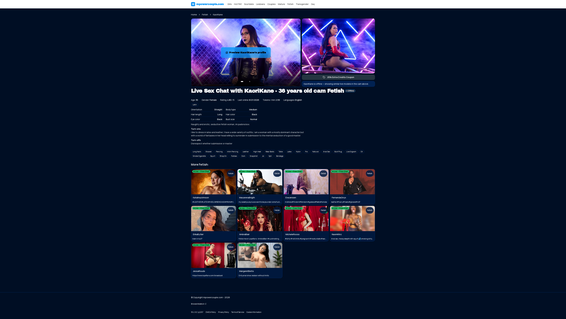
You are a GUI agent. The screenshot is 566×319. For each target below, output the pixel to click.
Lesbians (260, 4)
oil (362, 151)
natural (315, 151)
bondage (279, 156)
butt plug (338, 151)
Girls (229, 4)
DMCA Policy (211, 312)
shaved (208, 151)
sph (270, 156)
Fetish (290, 4)
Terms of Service (237, 312)
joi (263, 156)
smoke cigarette (199, 156)
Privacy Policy (223, 312)
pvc (306, 151)
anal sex (326, 151)
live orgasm (351, 151)
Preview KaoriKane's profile (250, 53)
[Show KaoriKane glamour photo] (249, 81)
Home (194, 14)
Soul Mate (249, 4)
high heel (257, 151)
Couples (271, 4)
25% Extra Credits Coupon (342, 78)
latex (289, 151)
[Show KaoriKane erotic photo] (242, 81)
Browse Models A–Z (198, 304)
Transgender (302, 4)
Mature (281, 4)
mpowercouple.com (208, 4)
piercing (219, 151)
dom (243, 156)
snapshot (254, 156)
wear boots (269, 151)
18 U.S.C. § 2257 (197, 312)
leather (246, 151)
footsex (234, 156)
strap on (223, 156)
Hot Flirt (238, 4)
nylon (298, 151)
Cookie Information (253, 312)
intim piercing (232, 151)
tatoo (281, 151)
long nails (197, 151)
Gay (313, 4)
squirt (212, 156)
